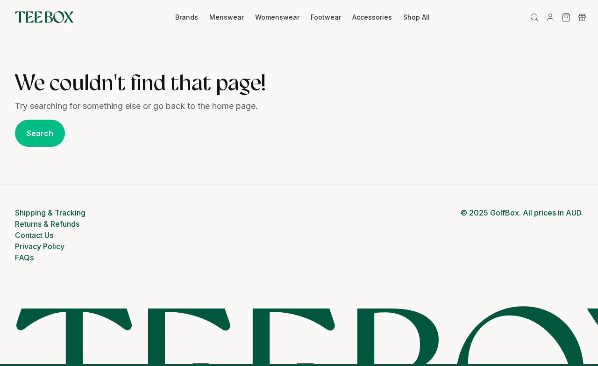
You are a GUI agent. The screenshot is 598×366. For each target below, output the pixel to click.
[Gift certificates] (582, 17)
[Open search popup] (534, 17)
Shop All (416, 17)
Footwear (326, 17)
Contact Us (34, 235)
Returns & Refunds (47, 224)
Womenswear (277, 17)
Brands (186, 17)
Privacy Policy (39, 246)
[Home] (44, 17)
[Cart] (566, 17)
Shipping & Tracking (50, 212)
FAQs (24, 257)
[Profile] (550, 17)
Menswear (226, 17)
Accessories (372, 17)
